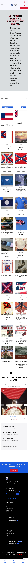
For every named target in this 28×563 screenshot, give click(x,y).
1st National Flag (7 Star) (7, 125)
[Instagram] (10, 498)
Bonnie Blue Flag (7, 189)
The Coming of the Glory (21, 297)
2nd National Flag (21, 123)
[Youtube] (13, 498)
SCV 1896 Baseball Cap (7, 253)
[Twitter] (8, 498)
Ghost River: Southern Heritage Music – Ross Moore (21, 190)
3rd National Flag (7, 146)
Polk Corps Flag (21, 232)
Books (21, 144)
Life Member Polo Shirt (21, 212)
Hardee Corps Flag (7, 212)
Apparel (21, 210)
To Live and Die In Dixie (7, 361)
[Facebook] (6, 498)
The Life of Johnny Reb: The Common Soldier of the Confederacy (21, 318)
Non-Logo (7, 230)
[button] (2, 5)
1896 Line (7, 252)
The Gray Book (7, 317)
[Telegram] (15, 498)
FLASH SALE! (21, 187)
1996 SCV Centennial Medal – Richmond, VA (14, 418)
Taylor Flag (7, 297)
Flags (7, 124)
